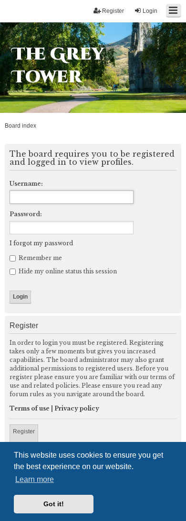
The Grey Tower (58, 66)
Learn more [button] (34, 479)
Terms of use (30, 408)
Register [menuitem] (113, 11)
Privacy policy (76, 408)
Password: (26, 214)
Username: (26, 183)
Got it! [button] (53, 504)
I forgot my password (41, 243)
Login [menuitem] (150, 11)
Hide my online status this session (67, 271)
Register (24, 431)
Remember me (39, 257)
